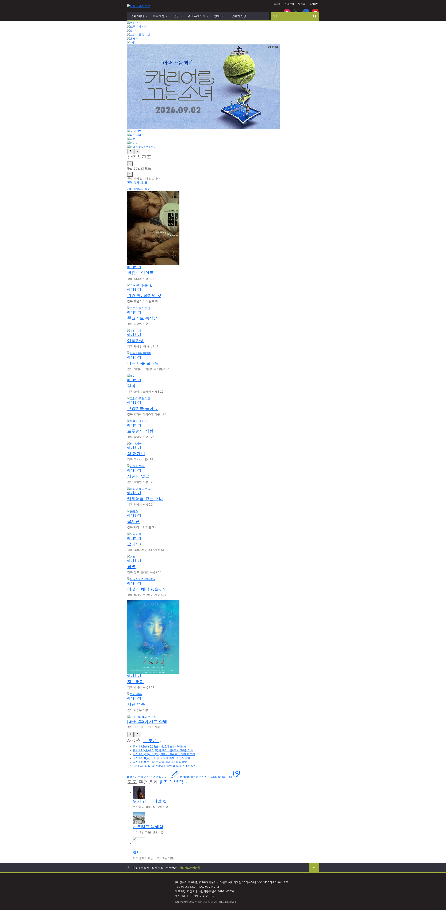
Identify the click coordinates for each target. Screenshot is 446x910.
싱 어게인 (136, 453)
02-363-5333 (188, 886)
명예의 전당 (239, 16)
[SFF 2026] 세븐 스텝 (147, 721)
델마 (131, 386)
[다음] (137, 734)
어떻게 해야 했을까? (146, 589)
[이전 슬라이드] (130, 151)
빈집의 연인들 (140, 273)
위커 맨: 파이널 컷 (144, 295)
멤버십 (301, 3)
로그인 (277, 3)
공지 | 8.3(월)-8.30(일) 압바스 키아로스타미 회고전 (164, 754)
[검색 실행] (314, 16)
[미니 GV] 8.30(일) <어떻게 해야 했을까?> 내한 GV (164, 765)
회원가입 (289, 3)
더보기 (151, 740)
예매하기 (134, 267)
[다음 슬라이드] (137, 151)
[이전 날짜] (130, 163)
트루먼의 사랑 (140, 431)
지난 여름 (136, 704)
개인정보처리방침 (189, 867)
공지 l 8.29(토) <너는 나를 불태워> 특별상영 (160, 761)
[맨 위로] (314, 867)
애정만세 (135, 340)
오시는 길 (157, 867)
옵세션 (133, 521)
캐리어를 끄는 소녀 (145, 498)
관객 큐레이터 (196, 16)
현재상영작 (172, 781)
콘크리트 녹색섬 (142, 318)
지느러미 (135, 681)
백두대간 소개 (141, 867)
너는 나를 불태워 (143, 363)
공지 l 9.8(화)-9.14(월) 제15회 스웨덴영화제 (159, 746)
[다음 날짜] (130, 174)
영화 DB (219, 16)
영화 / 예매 (137, 16)
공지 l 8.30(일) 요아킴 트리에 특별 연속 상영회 (161, 758)
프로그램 (158, 16)
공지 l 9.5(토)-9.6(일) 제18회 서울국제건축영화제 (163, 750)
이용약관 (171, 867)
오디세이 (135, 544)
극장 (176, 16)
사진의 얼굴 (138, 476)
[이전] (130, 734)
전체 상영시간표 (137, 182)
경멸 (131, 566)
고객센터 (313, 3)
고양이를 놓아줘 (142, 408)
